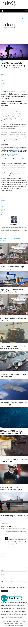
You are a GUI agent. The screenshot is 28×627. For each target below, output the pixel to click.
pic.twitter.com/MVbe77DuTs (7, 155)
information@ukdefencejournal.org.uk (14, 617)
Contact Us (22, 623)
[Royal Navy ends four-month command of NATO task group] (14, 474)
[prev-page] (0, 520)
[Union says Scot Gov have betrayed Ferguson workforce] (14, 304)
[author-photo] (14, 219)
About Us (16, 623)
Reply (6, 534)
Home (2, 42)
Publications (6, 623)
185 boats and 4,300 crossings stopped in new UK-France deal (11, 432)
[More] (14, 89)
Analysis (23, 621)
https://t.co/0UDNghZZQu (12, 154)
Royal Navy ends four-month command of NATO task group (11, 488)
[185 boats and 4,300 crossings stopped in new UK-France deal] (14, 417)
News (4, 621)
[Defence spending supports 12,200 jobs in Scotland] (14, 361)
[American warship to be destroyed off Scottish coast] (14, 502)
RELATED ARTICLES (6, 238)
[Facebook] (1, 619)
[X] (14, 234)
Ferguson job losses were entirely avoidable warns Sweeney (12, 347)
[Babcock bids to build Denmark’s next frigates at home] (14, 445)
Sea (4, 42)
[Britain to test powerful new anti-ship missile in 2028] (14, 389)
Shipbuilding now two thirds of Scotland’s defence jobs (11, 291)
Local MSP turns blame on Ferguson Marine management (13, 268)
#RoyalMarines (17, 147)
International (9, 621)
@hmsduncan (16, 150)
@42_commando (14, 148)
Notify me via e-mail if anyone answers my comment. (14, 587)
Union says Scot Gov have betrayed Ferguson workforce (13, 319)
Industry (11, 623)
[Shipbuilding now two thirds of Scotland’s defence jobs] (14, 279)
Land (14, 621)
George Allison (5, 67)
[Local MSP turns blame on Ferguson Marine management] (14, 253)
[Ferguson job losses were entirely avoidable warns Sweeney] (14, 332)
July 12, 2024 (21, 158)
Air (19, 621)
